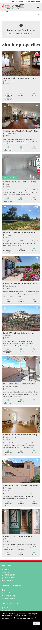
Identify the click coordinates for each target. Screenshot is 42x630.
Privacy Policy (8, 593)
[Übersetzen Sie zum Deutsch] (32, 1)
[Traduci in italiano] (34, 1)
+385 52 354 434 (9, 578)
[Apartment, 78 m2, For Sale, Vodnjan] (21, 470)
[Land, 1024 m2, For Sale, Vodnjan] (21, 217)
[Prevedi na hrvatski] (27, 1)
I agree (36, 623)
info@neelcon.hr (9, 581)
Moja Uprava (8, 608)
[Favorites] (38, 171)
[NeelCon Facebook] (38, 159)
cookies (22, 614)
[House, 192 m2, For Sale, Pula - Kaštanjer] (21, 268)
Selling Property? (10, 599)
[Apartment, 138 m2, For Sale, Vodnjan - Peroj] (21, 116)
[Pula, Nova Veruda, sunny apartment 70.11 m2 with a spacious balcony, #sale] (21, 369)
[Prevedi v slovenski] (39, 1)
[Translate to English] (29, 1)
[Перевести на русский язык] (37, 1)
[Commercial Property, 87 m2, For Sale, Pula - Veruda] (21, 63)
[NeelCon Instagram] (38, 163)
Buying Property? (10, 596)
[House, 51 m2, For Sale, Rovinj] (21, 521)
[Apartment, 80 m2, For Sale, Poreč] (21, 167)
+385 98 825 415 (18, 1)
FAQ (5, 590)
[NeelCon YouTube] (38, 167)
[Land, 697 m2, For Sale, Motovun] (21, 318)
